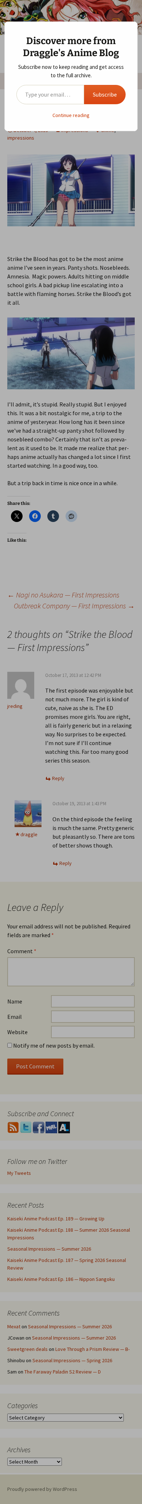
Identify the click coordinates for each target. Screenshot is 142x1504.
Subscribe (105, 94)
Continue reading (71, 115)
